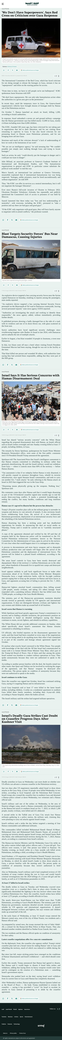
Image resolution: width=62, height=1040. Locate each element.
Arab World (5, 8)
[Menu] (3, 4)
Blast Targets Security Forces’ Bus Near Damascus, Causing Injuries (30, 235)
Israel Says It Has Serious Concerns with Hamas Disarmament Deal (30, 377)
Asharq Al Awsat (11, 66)
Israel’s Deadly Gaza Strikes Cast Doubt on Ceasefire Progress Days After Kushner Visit (30, 718)
